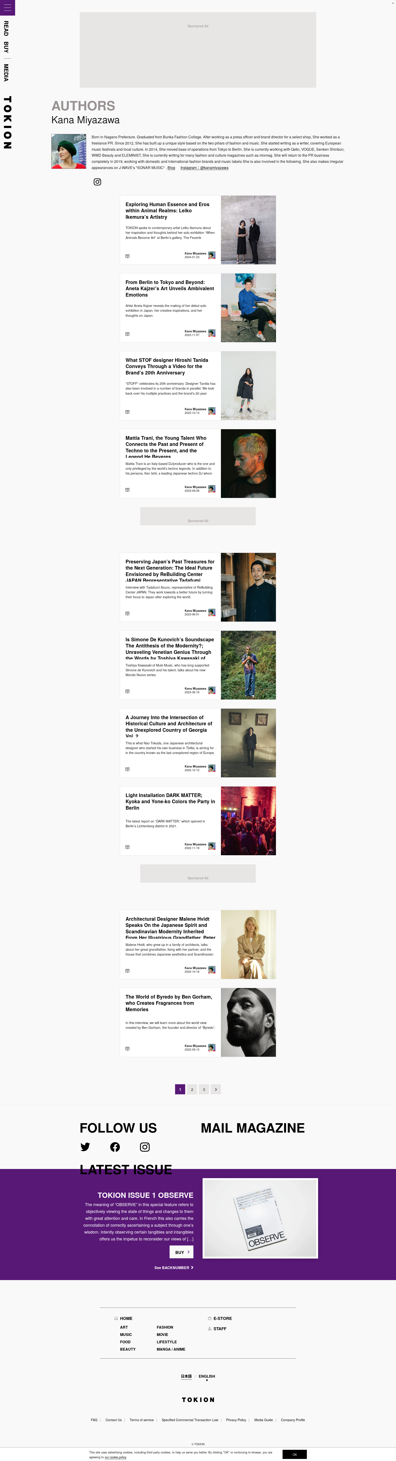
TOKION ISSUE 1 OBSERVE (145, 1195)
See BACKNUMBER (171, 1267)
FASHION (165, 1327)
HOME (126, 1318)
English (207, 1376)
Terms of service (142, 1419)
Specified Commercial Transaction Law (190, 1419)
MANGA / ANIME (171, 1349)
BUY (179, 1252)
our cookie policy (115, 1457)
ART (124, 1327)
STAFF (220, 1329)
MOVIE (162, 1334)
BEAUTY (128, 1349)
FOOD (125, 1341)
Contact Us (114, 1419)
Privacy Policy (236, 1419)
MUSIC (126, 1334)
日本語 (186, 1376)
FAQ (94, 1419)
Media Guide (263, 1419)
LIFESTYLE (167, 1341)
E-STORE (223, 1318)
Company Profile (293, 1419)
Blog (171, 167)
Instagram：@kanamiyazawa (204, 167)
